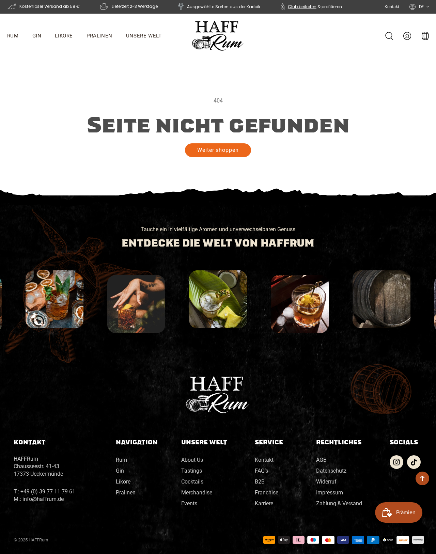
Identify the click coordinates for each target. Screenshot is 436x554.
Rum (121, 460)
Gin (120, 471)
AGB (321, 460)
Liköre (123, 481)
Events (189, 503)
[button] (99, 36)
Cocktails (192, 481)
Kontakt (392, 6)
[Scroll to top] (422, 478)
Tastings (191, 471)
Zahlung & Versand (339, 503)
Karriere (264, 503)
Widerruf (326, 481)
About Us (192, 460)
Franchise (266, 492)
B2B (260, 481)
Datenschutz (331, 471)
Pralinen (126, 492)
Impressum (329, 492)
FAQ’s (261, 471)
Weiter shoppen (218, 150)
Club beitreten (302, 7)
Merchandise (196, 492)
